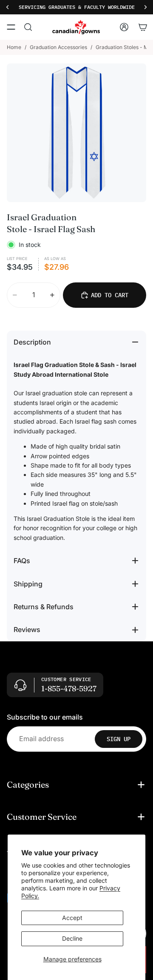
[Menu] (11, 27)
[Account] (124, 27)
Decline (72, 938)
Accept (72, 917)
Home (14, 47)
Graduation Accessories (58, 47)
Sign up (118, 738)
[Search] (28, 27)
